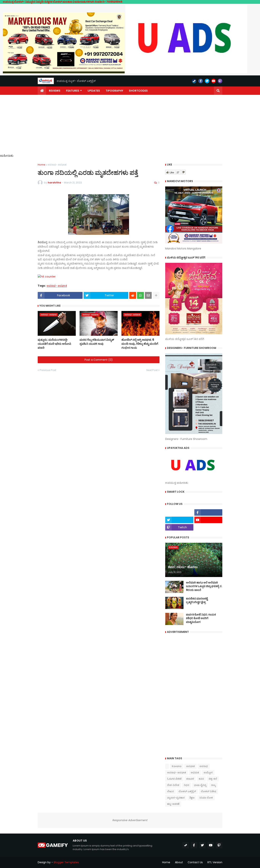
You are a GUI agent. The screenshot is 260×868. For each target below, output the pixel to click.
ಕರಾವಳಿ (190, 779)
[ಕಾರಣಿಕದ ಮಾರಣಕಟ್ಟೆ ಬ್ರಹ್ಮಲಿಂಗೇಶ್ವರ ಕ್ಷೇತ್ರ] (174, 603)
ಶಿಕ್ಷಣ (192, 797)
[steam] (194, 81)
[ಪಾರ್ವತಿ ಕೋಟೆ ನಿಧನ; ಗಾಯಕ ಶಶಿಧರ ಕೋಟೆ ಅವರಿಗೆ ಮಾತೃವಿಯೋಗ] (174, 619)
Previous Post (48, 370)
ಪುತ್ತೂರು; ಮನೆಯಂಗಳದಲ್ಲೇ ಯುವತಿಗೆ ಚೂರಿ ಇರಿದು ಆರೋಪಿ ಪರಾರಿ (54, 344)
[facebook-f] (200, 81)
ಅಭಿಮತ (195, 772)
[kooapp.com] (179, 512)
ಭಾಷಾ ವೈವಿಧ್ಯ (200, 785)
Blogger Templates (66, 862)
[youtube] (213, 81)
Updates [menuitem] (94, 91)
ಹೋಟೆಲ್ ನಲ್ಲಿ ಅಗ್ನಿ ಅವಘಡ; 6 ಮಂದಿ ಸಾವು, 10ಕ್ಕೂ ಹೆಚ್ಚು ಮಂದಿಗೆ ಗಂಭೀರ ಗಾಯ (139, 344)
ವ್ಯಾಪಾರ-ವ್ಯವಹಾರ (176, 797)
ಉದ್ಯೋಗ (208, 772)
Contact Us (195, 862)
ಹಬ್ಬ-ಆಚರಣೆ (173, 804)
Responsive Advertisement (130, 820)
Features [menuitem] (72, 91)
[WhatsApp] (140, 295)
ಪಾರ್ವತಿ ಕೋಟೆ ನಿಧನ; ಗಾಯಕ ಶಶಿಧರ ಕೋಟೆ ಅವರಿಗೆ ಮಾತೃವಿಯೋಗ (201, 618)
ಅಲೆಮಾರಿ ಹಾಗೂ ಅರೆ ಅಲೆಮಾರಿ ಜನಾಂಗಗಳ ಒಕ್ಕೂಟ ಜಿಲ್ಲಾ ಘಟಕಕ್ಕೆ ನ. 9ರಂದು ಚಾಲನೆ (204, 586)
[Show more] (156, 295)
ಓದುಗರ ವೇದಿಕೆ (174, 779)
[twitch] (220, 81)
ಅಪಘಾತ (190, 766)
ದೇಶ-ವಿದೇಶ (173, 785)
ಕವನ (201, 779)
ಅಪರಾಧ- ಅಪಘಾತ (57, 164)
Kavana (176, 766)
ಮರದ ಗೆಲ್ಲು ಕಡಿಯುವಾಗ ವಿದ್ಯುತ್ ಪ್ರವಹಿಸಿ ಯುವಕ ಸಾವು (97, 342)
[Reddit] (132, 295)
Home (41, 164)
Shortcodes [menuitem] (138, 91)
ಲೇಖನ (170, 791)
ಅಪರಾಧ (203, 766)
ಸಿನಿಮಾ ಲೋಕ (206, 797)
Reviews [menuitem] (54, 91)
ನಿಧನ (186, 785)
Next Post (152, 370)
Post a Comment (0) (99, 360)
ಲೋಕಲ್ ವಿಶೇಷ (208, 791)
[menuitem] (42, 90)
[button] (218, 90)
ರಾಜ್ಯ (213, 785)
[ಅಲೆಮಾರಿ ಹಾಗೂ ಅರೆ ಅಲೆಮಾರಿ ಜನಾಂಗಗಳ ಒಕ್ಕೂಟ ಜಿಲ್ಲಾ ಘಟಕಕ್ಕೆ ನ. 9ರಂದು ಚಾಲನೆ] (174, 587)
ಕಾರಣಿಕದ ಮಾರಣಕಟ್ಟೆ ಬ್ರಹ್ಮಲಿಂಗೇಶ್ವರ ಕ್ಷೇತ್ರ (197, 600)
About (179, 862)
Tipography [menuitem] (114, 91)
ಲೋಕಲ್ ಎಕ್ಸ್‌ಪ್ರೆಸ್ (187, 791)
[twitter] (207, 81)
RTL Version (214, 862)
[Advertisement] (130, 127)
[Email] (148, 295)
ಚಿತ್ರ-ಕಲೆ (213, 779)
